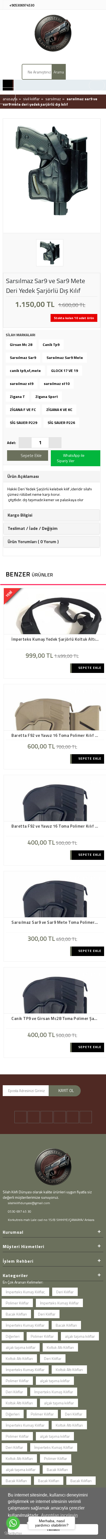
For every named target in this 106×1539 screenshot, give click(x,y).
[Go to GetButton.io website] (13, 1533)
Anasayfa (10, 99)
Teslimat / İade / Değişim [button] (33, 528)
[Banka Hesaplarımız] (99, 4)
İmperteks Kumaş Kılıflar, (25, 1292)
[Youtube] (73, 1117)
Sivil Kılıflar (31, 99)
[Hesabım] (74, 4)
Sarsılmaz (53, 99)
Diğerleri (13, 1336)
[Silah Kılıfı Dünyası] (53, 32)
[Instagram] (46, 1117)
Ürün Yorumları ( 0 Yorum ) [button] (33, 541)
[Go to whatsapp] (13, 1523)
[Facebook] (20, 1117)
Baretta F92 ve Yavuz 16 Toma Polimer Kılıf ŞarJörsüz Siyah (56, 826)
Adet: (11, 442)
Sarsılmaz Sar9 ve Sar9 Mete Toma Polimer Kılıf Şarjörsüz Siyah (56, 922)
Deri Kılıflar (65, 1292)
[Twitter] (33, 1117)
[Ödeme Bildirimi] (82, 4)
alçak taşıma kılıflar (80, 1336)
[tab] (51, 476)
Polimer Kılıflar (17, 1303)
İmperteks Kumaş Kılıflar (59, 1303)
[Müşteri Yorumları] (91, 4)
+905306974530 (21, 5)
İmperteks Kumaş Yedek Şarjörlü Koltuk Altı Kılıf (56, 639)
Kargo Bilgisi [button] (20, 515)
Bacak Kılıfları (16, 1314)
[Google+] (60, 1117)
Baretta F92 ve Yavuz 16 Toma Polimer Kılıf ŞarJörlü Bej (56, 735)
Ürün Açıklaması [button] (23, 476)
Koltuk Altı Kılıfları (60, 1347)
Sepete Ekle (89, 667)
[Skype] (86, 1117)
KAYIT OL (66, 1090)
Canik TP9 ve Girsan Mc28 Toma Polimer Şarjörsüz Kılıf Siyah (56, 1018)
